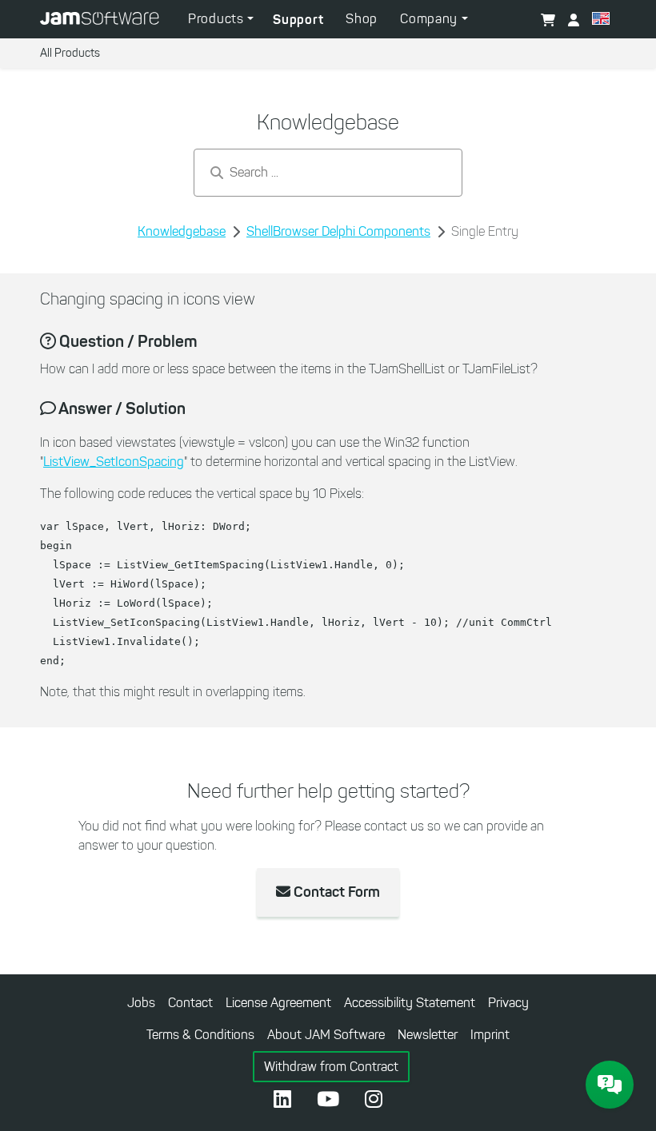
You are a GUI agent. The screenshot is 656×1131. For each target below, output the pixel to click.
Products (217, 18)
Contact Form (335, 892)
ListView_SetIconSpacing (113, 461)
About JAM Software (326, 1034)
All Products (70, 53)
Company (431, 18)
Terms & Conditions (200, 1034)
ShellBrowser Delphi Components (338, 231)
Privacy (508, 1002)
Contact (190, 1002)
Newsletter (428, 1034)
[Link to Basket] (548, 21)
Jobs (141, 1002)
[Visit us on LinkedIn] (282, 1100)
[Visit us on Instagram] (373, 1100)
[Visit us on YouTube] (328, 1100)
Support (298, 19)
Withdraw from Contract (331, 1066)
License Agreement (278, 1002)
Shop (362, 18)
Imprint (490, 1034)
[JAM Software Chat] (610, 1085)
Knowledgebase (182, 231)
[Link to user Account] (574, 21)
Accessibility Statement (409, 1002)
